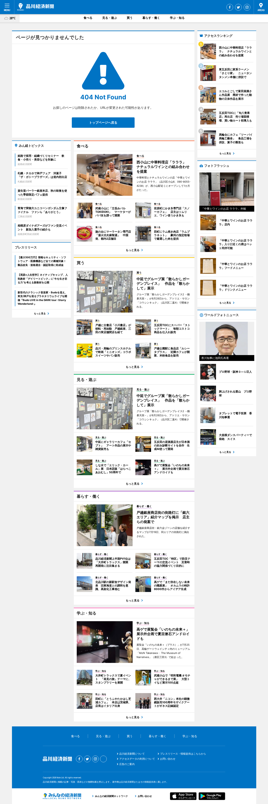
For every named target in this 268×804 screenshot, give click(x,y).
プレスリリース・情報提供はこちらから (183, 753)
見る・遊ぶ (109, 18)
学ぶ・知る (177, 18)
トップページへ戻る (103, 122)
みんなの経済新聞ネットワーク (62, 796)
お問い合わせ (167, 758)
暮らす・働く (151, 18)
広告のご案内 (127, 764)
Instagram (247, 7)
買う (130, 18)
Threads (103, 759)
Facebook (229, 7)
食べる (88, 18)
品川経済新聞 (35, 7)
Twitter (238, 7)
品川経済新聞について (132, 753)
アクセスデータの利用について (137, 758)
